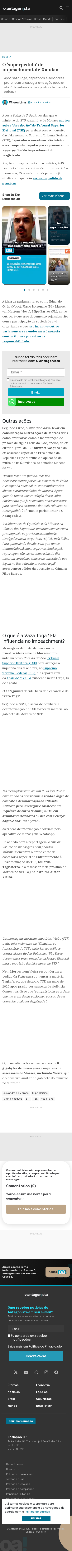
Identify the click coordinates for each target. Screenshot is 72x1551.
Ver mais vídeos (53, 196)
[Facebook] (56, 1372)
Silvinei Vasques (12, 1099)
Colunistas (44, 1399)
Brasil (37, 19)
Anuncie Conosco (21, 1421)
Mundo (47, 19)
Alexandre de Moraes (16, 1093)
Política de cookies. (37, 1512)
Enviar (36, 392)
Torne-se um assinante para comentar (28, 1196)
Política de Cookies (18, 1484)
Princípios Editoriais (18, 1494)
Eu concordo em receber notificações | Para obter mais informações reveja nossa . (35, 383)
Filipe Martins (40, 1093)
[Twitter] (16, 1372)
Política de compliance (20, 1489)
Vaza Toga (47, 1099)
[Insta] (46, 1372)
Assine (53, 1271)
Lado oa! (42, 1392)
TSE (35, 1099)
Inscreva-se (26, 401)
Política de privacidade (20, 1474)
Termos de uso (15, 1479)
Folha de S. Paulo (19, 678)
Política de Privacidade (45, 1346)
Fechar (36, 1518)
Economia (59, 19)
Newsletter (44, 1406)
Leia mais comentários (35, 1209)
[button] (24, 290)
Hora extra (12, 1469)
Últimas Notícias (22, 19)
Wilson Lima (17, 102)
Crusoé (5, 19)
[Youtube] (26, 1372)
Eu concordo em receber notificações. (28, 1337)
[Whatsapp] (36, 1372)
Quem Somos (14, 1464)
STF (28, 1099)
